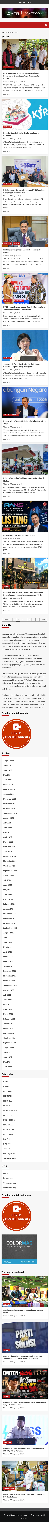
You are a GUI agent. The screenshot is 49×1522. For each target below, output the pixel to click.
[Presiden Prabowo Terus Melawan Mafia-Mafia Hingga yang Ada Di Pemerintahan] (25, 1383)
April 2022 (7, 1009)
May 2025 (7, 832)
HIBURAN (7, 1096)
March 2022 (8, 1014)
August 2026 (8, 761)
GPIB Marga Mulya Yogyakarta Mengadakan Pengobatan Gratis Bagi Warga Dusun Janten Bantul (21, 76)
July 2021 (7, 1052)
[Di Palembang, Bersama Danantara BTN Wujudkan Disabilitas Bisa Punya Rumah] (25, 171)
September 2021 (10, 1043)
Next (43, 620)
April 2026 (7, 780)
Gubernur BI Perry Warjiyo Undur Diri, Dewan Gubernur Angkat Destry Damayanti (21, 365)
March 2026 (8, 784)
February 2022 (9, 1019)
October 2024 (9, 866)
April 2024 (7, 894)
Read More (6, 94)
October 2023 (9, 923)
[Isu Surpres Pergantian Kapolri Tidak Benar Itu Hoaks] (25, 231)
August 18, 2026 (17, 82)
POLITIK (16, 244)
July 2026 (7, 765)
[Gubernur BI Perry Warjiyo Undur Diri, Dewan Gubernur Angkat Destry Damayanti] (25, 345)
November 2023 (10, 918)
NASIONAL (7, 127)
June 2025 (7, 827)
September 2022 (10, 985)
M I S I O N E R (8, 67)
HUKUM (6, 586)
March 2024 (8, 899)
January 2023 (9, 966)
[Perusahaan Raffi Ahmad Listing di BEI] (25, 516)
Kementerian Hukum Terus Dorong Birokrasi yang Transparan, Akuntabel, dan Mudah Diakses (23, 1357)
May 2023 (7, 947)
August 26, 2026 (17, 1316)
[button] (4, 25)
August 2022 (8, 990)
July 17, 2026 (16, 427)
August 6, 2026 (16, 139)
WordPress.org (9, 1188)
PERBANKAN (8, 1129)
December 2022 (9, 971)
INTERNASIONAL (10, 1110)
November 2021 (10, 1033)
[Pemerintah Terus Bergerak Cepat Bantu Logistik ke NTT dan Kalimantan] (25, 1476)
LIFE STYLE (7, 1115)
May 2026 (7, 775)
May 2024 (7, 890)
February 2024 (9, 904)
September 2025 (10, 813)
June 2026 (7, 770)
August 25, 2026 (17, 1454)
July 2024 (7, 880)
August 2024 (8, 875)
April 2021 (7, 1067)
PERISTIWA (8, 1134)
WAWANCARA (9, 1158)
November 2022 (10, 976)
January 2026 (9, 794)
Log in (5, 1173)
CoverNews (35, 1515)
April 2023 (7, 952)
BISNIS (6, 415)
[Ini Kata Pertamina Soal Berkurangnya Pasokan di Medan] (25, 459)
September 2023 (10, 928)
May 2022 (7, 1004)
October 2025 (9, 808)
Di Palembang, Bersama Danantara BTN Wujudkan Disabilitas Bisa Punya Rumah (23, 191)
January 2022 (9, 1024)
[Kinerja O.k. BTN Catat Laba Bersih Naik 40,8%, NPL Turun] (25, 402)
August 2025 (8, 818)
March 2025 (8, 842)
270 (38, 620)
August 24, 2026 (17, 1500)
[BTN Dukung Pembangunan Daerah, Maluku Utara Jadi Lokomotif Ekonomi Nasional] (25, 288)
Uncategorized (9, 1153)
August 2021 (8, 1047)
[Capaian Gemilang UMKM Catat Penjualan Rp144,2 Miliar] (25, 1291)
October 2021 (9, 1038)
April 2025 (7, 837)
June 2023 (7, 942)
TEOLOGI (7, 1149)
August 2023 (8, 933)
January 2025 (9, 851)
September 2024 (10, 870)
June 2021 (7, 1057)
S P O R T (6, 1144)
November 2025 (10, 804)
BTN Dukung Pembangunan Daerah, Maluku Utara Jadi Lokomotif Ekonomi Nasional (24, 308)
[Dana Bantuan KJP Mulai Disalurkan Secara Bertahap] (25, 114)
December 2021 (9, 1028)
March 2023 (8, 957)
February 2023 (9, 961)
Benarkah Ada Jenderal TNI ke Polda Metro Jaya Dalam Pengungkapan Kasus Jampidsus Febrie (23, 593)
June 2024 (7, 885)
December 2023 (9, 914)
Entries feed (8, 1178)
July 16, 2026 (16, 484)
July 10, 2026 (16, 598)
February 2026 (9, 789)
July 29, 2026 (16, 313)
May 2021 (7, 1062)
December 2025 (9, 799)
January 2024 (9, 909)
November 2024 (10, 861)
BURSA (6, 529)
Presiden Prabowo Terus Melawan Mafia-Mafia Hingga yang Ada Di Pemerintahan (24, 1403)
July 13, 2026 (16, 538)
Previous (7, 620)
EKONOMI (7, 301)
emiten (7, 82)
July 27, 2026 (16, 370)
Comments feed (9, 1183)
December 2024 (9, 856)
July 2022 (7, 995)
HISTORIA (7, 1101)
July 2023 (7, 937)
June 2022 (7, 1000)
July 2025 (7, 823)
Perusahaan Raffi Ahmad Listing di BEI (19, 535)
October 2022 (9, 980)
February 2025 (9, 847)
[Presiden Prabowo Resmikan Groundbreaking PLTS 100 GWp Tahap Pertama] (25, 1430)
